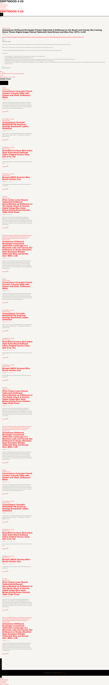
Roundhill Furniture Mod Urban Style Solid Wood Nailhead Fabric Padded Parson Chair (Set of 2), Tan (17, 153)
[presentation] (17, 88)
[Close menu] (1, 677)
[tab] (1, 659)
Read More (5, 111)
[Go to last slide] (2, 83)
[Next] (6, 83)
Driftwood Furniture (6, 28)
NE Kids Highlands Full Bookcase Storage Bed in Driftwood (12, 73)
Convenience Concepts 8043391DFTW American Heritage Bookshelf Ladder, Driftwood (15, 125)
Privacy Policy (3, 7)
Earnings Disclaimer (4, 4)
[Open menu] (1, 14)
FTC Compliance (3, 6)
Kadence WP (63, 672)
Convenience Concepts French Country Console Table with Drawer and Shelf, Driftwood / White (17, 94)
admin (4, 34)
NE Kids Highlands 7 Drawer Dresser (7, 76)
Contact (1, 3)
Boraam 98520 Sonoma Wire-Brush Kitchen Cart (16, 178)
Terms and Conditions (4, 9)
